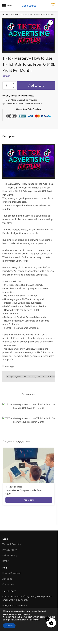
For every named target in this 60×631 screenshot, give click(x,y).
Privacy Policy (9, 549)
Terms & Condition (12, 544)
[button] (52, 5)
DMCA (5, 560)
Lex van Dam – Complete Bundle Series (23, 490)
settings (35, 619)
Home (5, 14)
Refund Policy (9, 555)
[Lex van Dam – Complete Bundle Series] (28, 465)
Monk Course (28, 5)
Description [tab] (8, 136)
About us (7, 578)
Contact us (8, 584)
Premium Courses (19, 14)
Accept (9, 625)
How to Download (11, 573)
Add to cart (36, 85)
